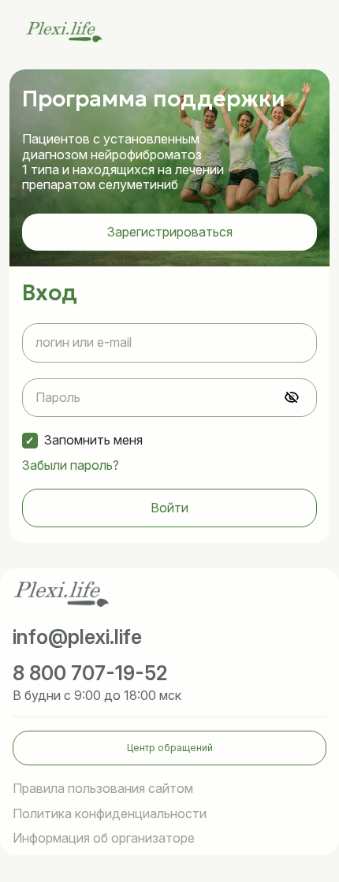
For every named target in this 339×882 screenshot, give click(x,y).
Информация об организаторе (104, 838)
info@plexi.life (77, 637)
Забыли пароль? (70, 465)
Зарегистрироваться (170, 232)
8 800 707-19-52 (90, 673)
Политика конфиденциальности (110, 813)
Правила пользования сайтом (103, 788)
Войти (169, 507)
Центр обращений (170, 748)
